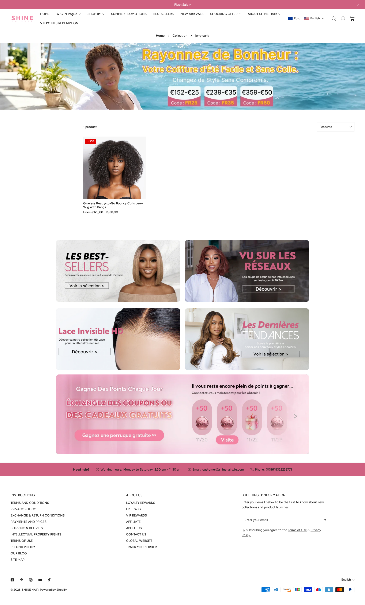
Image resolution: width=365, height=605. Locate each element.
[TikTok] (49, 579)
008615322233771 (279, 469)
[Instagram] (30, 580)
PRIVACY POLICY (23, 509)
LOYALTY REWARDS (140, 503)
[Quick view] (138, 194)
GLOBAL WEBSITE (139, 541)
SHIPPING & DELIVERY (27, 528)
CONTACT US (136, 534)
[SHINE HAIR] (22, 18)
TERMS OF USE (22, 541)
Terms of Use (297, 530)
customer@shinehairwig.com (223, 469)
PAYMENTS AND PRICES (28, 522)
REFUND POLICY (23, 547)
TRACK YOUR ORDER (141, 547)
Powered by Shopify (53, 590)
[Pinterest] (21, 580)
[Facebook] (12, 580)
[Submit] (325, 520)
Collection (180, 36)
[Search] (333, 18)
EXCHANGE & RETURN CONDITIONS (38, 515)
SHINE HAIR (30, 590)
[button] (68, 14)
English (346, 579)
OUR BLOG (19, 553)
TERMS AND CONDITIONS (30, 503)
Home (160, 36)
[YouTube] (40, 580)
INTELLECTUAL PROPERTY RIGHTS (36, 534)
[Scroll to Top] (357, 582)
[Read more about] (118, 271)
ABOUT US (134, 528)
